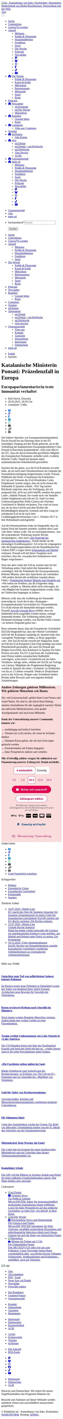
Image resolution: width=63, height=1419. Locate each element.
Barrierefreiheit (16, 1325)
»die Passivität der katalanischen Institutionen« (25, 539)
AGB (11, 1328)
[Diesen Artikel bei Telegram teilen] (9, 419)
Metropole (20, 91)
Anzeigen (13, 1310)
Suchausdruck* (16, 222)
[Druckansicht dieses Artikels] (9, 431)
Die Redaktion (16, 1292)
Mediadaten (14, 1313)
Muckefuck (21, 112)
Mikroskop (20, 85)
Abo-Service (21, 152)
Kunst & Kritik (23, 82)
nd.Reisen (13, 1343)
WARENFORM (10, 1414)
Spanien (12, 897)
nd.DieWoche (22, 149)
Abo (3, 12)
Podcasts (19, 51)
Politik (11, 353)
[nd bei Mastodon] (16, 57)
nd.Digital (20, 143)
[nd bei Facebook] (15, 67)
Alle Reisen (21, 137)
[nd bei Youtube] (16, 73)
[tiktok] (16, 201)
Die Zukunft (14, 1349)
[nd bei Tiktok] (16, 70)
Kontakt (12, 1304)
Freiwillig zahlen (17, 1286)
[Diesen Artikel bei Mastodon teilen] (9, 413)
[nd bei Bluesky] (16, 60)
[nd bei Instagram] (16, 64)
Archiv (11, 1334)
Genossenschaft (16, 210)
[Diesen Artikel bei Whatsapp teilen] (9, 422)
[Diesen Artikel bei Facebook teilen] (9, 416)
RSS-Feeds (14, 1352)
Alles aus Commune (25, 128)
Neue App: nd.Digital (19, 1280)
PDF (10, 1277)
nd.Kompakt (21, 106)
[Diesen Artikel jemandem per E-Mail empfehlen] (9, 425)
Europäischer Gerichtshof (21, 891)
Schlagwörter (15, 1337)
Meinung (19, 33)
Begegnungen (22, 88)
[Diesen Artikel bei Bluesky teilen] (9, 410)
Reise (18, 97)
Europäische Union (18, 888)
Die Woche (21, 48)
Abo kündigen (15, 1274)
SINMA (34, 1414)
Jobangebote (14, 1307)
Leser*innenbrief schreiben (22, 873)
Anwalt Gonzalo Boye (23, 610)
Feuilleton (20, 42)
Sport (17, 45)
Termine (12, 131)
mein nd (12, 216)
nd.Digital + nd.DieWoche (29, 146)
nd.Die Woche (22, 109)
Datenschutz (14, 1322)
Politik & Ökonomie (25, 36)
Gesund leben (22, 119)
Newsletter (20, 54)
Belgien (12, 885)
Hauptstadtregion (24, 39)
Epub (18, 1277)
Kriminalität (14, 894)
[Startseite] (31, 6)
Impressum (14, 1319)
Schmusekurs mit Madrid (45, 550)
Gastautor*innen (17, 1295)
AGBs (18, 155)
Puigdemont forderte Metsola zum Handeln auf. (35, 580)
